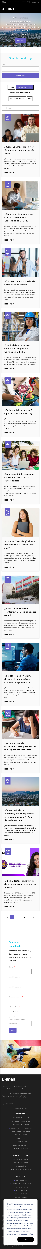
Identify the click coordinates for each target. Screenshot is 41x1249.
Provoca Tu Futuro (21, 18)
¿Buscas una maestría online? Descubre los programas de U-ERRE (19, 150)
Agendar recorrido (21, 1183)
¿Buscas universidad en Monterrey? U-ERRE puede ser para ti (20, 611)
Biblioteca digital (21, 1131)
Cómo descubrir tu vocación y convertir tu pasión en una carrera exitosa (19, 477)
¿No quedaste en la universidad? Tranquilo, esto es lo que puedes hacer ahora (20, 746)
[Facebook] (3, 1096)
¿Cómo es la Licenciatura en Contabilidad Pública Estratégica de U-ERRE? (18, 217)
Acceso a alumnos (21, 1121)
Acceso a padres (21, 1124)
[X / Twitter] (20, 1096)
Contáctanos (21, 1187)
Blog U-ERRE (21, 1135)
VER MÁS (20, 41)
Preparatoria (21, 1159)
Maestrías (21, 1166)
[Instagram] (7, 1096)
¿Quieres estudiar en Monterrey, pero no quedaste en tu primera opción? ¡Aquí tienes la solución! (21, 25)
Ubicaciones (21, 1197)
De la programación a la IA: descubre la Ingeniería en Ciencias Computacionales (17, 679)
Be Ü (29, 99)
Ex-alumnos (21, 1194)
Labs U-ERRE (21, 1142)
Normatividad (21, 1148)
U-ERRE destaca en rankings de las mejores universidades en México (20, 884)
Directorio (21, 1190)
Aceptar (26, 1239)
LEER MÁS (8, 173)
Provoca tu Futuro (25, 87)
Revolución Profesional (20, 93)
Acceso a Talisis (21, 1118)
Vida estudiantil (21, 1145)
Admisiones (21, 1180)
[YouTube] (24, 1096)
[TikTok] (12, 1096)
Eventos (21, 1138)
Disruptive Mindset (17, 99)
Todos (11, 87)
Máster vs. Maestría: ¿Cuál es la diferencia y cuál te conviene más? (19, 544)
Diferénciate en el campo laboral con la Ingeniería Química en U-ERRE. (17, 348)
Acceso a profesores (21, 1128)
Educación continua (21, 1169)
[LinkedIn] (16, 1096)
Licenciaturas (21, 1162)
